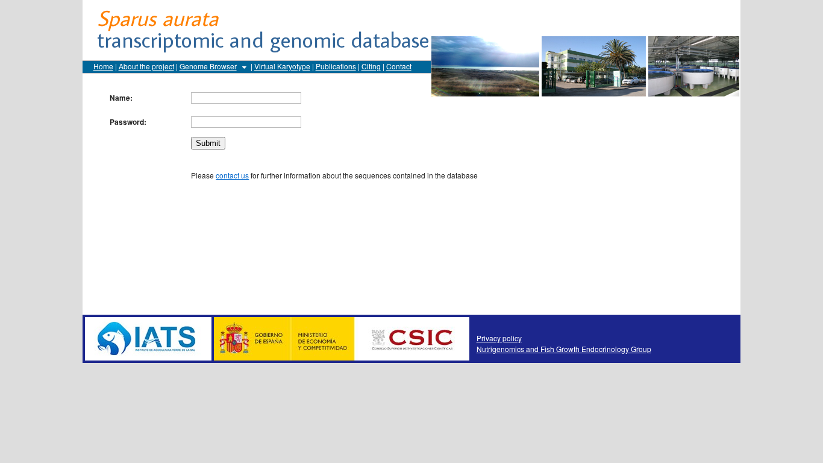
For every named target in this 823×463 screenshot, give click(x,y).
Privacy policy (499, 338)
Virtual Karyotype (282, 66)
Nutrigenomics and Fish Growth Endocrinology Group (564, 349)
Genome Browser (208, 66)
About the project (146, 66)
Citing (371, 66)
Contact (398, 66)
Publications (336, 66)
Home (103, 66)
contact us (232, 175)
